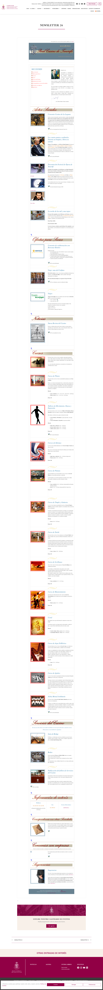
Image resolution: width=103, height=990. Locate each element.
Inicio (27, 8)
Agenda (69, 8)
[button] (100, 4)
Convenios (63, 8)
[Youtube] (82, 4)
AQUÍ (62, 890)
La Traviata (32, 176)
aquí (73, 41)
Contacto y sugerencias (94, 8)
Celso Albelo (32, 203)
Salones (39, 8)
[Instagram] (79, 4)
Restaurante (47, 8)
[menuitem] (97, 11)
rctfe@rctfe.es (66, 807)
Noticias (33, 964)
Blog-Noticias (84, 8)
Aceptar (56, 984)
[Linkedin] (84, 4)
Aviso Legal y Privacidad (51, 892)
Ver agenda (51, 926)
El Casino (32, 8)
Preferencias (92, 984)
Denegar (74, 984)
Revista (92, 11)
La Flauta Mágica (33, 190)
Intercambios (55, 8)
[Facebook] (77, 4)
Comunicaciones (76, 8)
